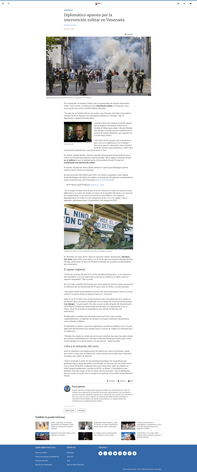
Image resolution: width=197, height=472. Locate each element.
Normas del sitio (41, 461)
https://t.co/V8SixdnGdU (104, 180)
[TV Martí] (191, 3)
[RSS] (125, 453)
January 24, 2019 (97, 185)
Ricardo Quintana (70, 25)
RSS (68, 461)
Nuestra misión (41, 453)
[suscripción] (134, 453)
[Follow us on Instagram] (120, 453)
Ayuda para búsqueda (43, 465)
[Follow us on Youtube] (115, 453)
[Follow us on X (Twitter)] (105, 453)
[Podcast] (178, 3)
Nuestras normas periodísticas (47, 457)
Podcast (70, 457)
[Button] (129, 34)
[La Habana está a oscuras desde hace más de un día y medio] (85, 436)
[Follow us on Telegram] (110, 453)
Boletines (70, 453)
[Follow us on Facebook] (100, 453)
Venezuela (68, 10)
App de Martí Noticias (75, 465)
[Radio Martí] (184, 3)
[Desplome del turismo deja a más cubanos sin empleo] (42, 436)
